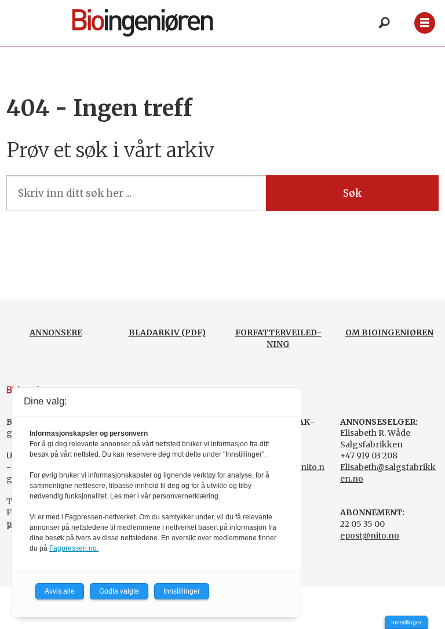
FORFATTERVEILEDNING (278, 338)
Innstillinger (406, 622)
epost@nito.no (369, 535)
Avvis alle (60, 591)
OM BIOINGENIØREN (389, 332)
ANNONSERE (56, 332)
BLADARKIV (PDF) (167, 332)
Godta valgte (119, 591)
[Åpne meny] (424, 23)
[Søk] (384, 23)
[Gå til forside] (155, 23)
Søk (352, 193)
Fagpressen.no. (74, 548)
